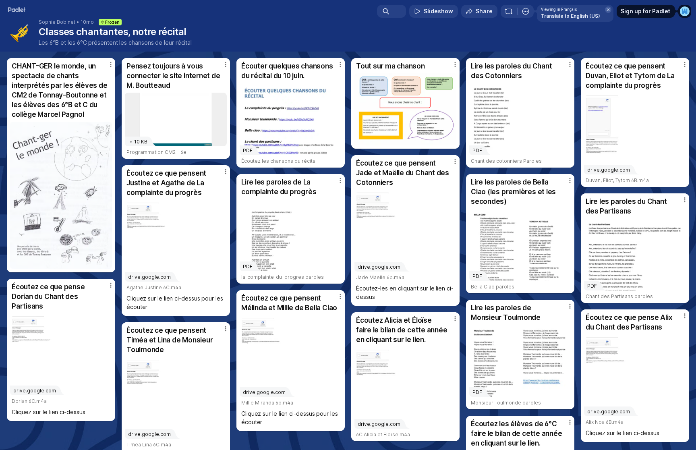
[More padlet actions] (526, 11)
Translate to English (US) (570, 16)
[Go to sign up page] (684, 11)
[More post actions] (110, 64)
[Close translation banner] (608, 9)
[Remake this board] (509, 11)
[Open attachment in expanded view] (61, 195)
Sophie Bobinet (57, 22)
